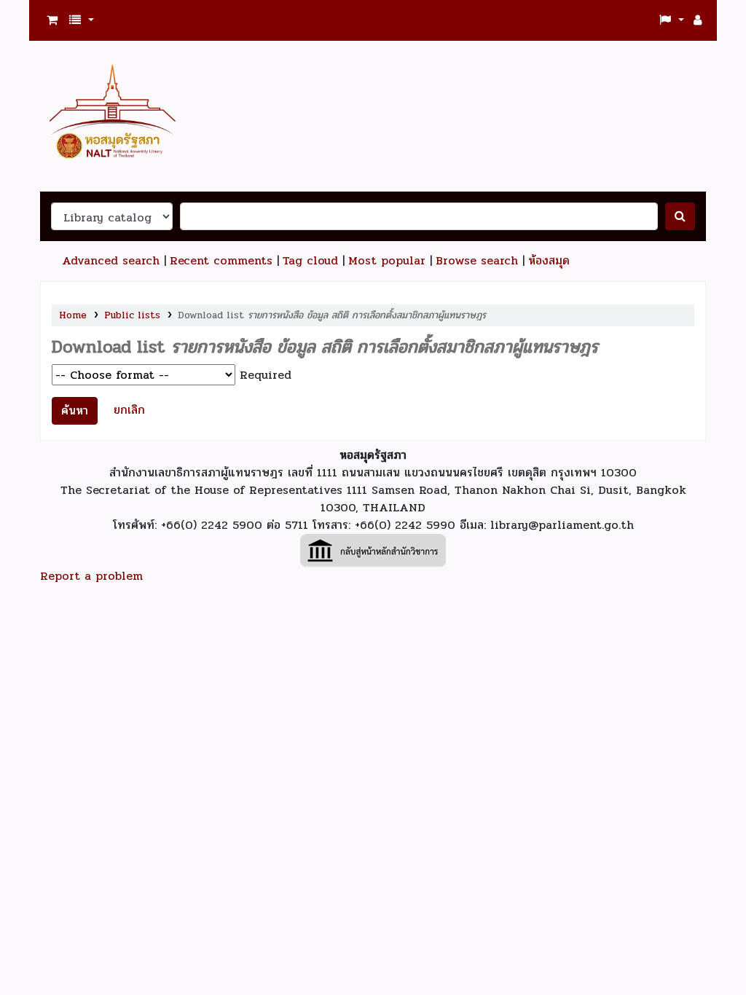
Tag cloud (310, 260)
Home (73, 315)
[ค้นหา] (680, 216)
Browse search (477, 260)
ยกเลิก (129, 410)
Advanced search (111, 260)
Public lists (132, 315)
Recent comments (221, 260)
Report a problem (91, 576)
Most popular (386, 260)
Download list (332, 315)
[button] (52, 20)
